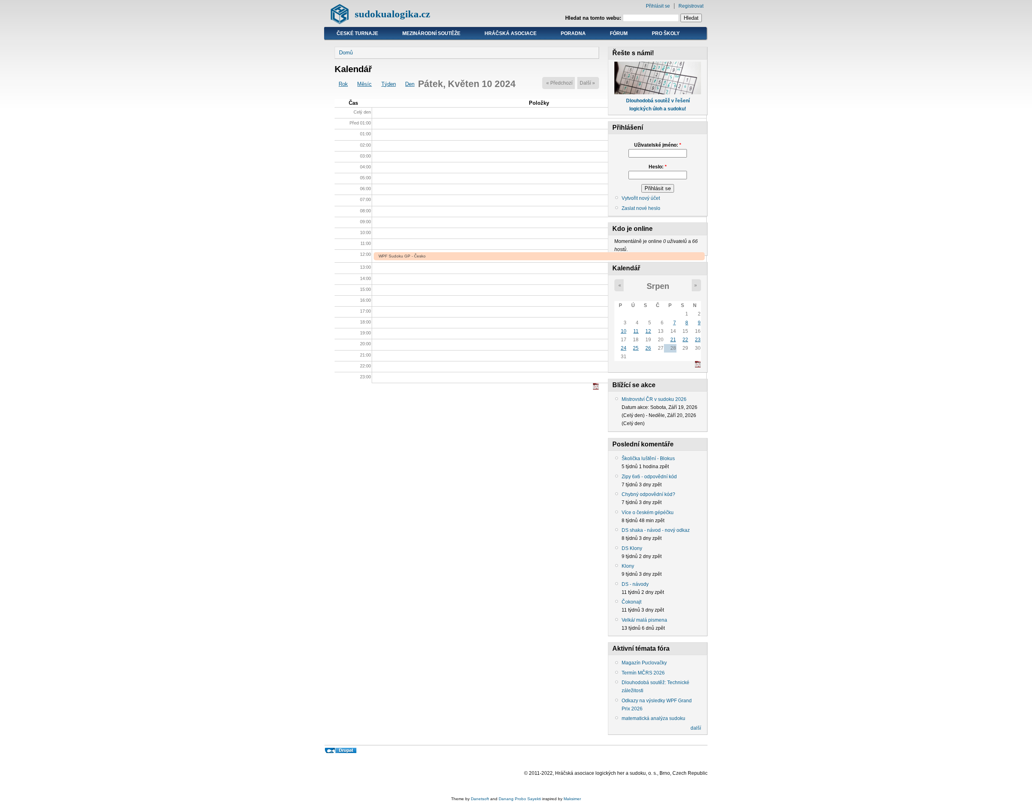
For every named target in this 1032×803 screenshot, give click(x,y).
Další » (587, 83)
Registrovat (690, 6)
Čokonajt (631, 602)
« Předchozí (559, 83)
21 (673, 339)
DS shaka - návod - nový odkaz (656, 530)
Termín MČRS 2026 (643, 673)
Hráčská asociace (511, 33)
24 (623, 348)
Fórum (619, 33)
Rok (343, 84)
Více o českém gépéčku (648, 512)
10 (623, 331)
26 (648, 348)
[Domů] (340, 22)
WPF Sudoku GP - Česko (402, 256)
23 (698, 339)
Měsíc (364, 84)
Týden (388, 84)
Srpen (658, 286)
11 (636, 331)
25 (636, 348)
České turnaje (357, 33)
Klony (628, 566)
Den (409, 84)
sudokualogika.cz (392, 13)
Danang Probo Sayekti (520, 799)
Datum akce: (636, 407)
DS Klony (632, 548)
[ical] (596, 388)
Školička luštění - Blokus (648, 458)
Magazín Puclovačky (644, 663)
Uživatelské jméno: (657, 145)
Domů (346, 53)
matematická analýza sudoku (653, 718)
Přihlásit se (658, 6)
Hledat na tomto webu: (594, 18)
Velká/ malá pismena (644, 620)
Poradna (573, 33)
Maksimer (572, 799)
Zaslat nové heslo (641, 208)
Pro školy (666, 33)
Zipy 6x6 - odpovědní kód (649, 476)
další (696, 728)
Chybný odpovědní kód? (648, 494)
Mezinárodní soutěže (431, 33)
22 (685, 339)
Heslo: (658, 167)
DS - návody (635, 584)
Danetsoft (480, 799)
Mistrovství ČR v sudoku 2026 (654, 399)
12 (648, 331)
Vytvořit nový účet (641, 198)
